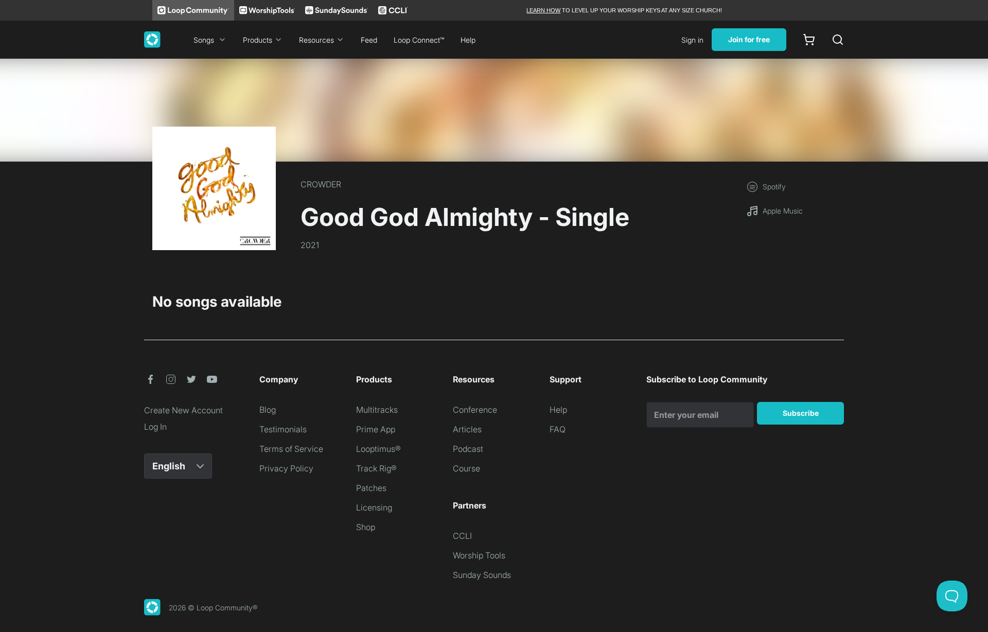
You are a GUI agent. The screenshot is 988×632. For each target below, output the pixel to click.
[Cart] (809, 39)
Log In (155, 427)
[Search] (838, 39)
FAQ (558, 429)
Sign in (692, 40)
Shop (365, 527)
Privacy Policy (286, 468)
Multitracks (377, 410)
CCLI (462, 536)
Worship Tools (479, 555)
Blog (267, 410)
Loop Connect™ (419, 40)
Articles (467, 429)
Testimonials (283, 429)
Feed (369, 40)
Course (466, 468)
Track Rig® (376, 468)
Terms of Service (291, 449)
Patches (371, 488)
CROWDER (321, 184)
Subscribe (801, 413)
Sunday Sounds (482, 575)
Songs (203, 40)
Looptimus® (378, 449)
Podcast (468, 449)
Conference (475, 410)
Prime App (375, 429)
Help (468, 40)
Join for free (749, 39)
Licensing (374, 507)
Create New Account (183, 410)
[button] (150, 379)
